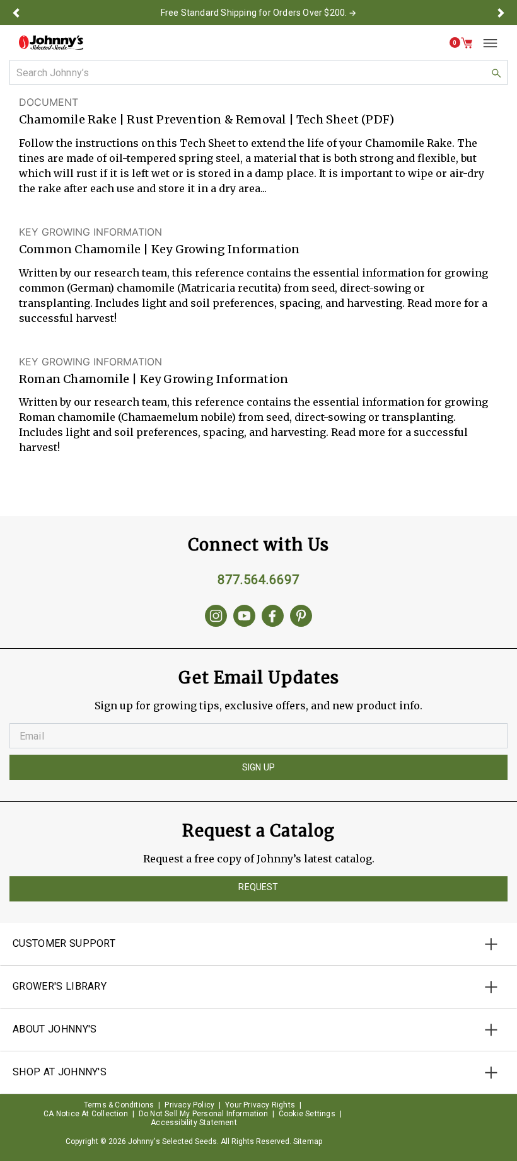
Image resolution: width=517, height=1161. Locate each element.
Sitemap (307, 1141)
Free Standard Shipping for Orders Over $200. (254, 13)
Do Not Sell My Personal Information (203, 1113)
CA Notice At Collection (86, 1113)
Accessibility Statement (194, 1122)
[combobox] (258, 72)
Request (258, 887)
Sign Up (258, 767)
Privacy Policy (189, 1105)
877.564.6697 (258, 579)
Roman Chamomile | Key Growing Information (153, 379)
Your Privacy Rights (260, 1105)
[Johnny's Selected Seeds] (51, 42)
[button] (16, 12)
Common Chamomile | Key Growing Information (159, 249)
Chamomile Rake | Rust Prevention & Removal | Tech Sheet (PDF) (206, 119)
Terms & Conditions (119, 1105)
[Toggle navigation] (485, 43)
